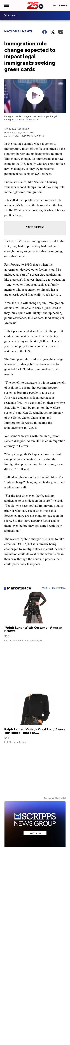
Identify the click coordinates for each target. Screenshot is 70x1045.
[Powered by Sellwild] (60, 798)
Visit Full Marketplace (54, 588)
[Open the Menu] (6, 5)
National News (18, 31)
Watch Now (59, 5)
